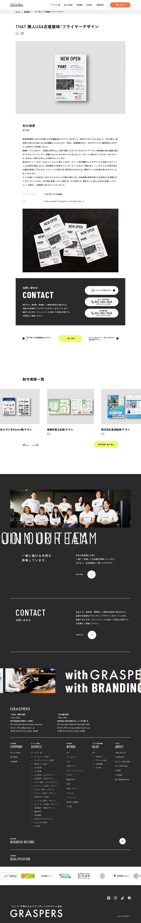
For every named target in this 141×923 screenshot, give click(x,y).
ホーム (18, 12)
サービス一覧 (55, 5)
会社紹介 (89, 5)
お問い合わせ (120, 5)
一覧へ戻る (70, 338)
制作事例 (80, 5)
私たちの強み (68, 5)
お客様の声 (100, 5)
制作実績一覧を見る (106, 444)
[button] (26, 444)
